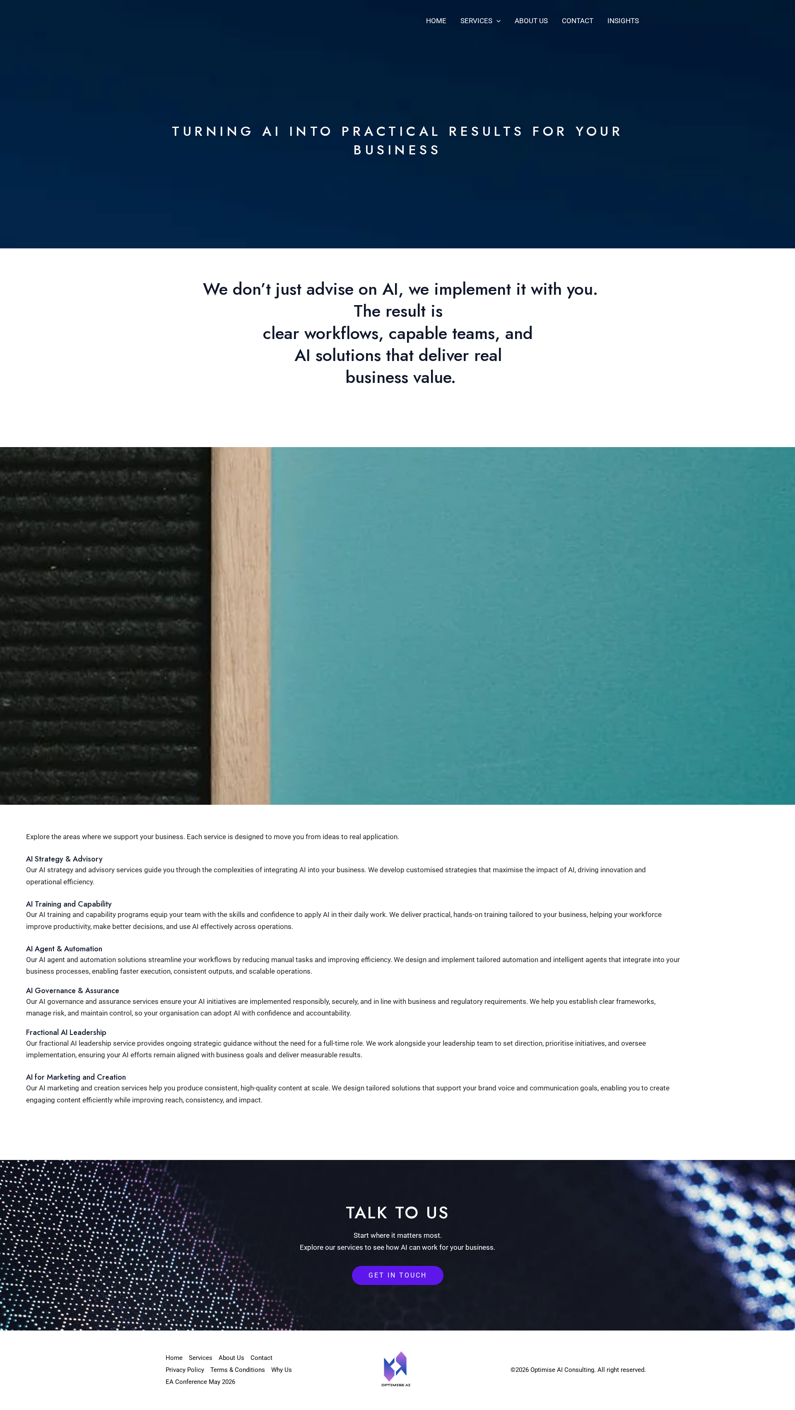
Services (476, 21)
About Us (531, 21)
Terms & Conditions (237, 1370)
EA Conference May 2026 (200, 1382)
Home (436, 21)
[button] (496, 20)
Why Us (281, 1370)
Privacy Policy (185, 1370)
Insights (623, 21)
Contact (577, 21)
